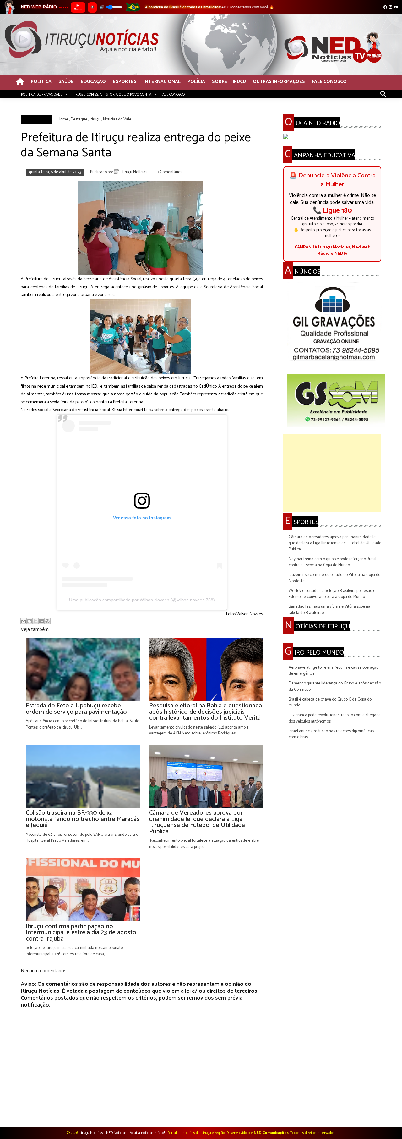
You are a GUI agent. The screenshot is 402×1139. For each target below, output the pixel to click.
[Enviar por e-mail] (23, 621)
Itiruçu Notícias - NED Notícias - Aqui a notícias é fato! (122, 1133)
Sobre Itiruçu (229, 82)
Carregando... (294, 640)
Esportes (125, 82)
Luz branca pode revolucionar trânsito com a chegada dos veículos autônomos (335, 718)
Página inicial (143, 1110)
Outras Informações (279, 82)
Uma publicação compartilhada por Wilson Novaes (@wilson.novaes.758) (142, 599)
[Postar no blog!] (29, 621)
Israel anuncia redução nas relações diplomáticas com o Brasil (331, 734)
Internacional (162, 82)
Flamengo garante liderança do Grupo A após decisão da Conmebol (335, 686)
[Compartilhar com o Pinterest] (47, 621)
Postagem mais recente (41, 1110)
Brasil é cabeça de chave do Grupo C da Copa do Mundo (330, 702)
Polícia (196, 82)
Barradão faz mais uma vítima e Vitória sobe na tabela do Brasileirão (329, 609)
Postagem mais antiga (243, 1110)
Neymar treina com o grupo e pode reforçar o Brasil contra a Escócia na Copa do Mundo (332, 562)
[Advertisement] (332, 473)
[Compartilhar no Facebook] (41, 621)
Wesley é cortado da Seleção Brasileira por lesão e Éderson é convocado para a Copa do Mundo (332, 594)
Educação (93, 82)
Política (41, 82)
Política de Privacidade (41, 94)
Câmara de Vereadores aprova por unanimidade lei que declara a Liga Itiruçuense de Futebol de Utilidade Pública (335, 543)
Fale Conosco (329, 82)
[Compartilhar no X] (35, 621)
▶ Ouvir (78, 7)
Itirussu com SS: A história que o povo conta (111, 94)
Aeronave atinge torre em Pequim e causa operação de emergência (333, 670)
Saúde (66, 82)
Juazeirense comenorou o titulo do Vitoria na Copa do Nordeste (334, 578)
